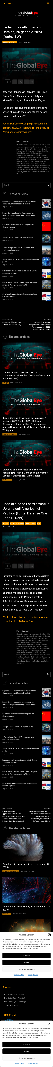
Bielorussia (7, 480)
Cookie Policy (19, 1064)
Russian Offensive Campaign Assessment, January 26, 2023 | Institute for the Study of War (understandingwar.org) (25, 128)
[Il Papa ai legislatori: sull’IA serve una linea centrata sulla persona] (46, 250)
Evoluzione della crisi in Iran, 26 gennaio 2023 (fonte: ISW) (13, 323)
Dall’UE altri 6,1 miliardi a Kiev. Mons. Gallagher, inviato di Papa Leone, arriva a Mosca (19, 283)
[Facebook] (14, 81)
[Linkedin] (4, 3)
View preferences (27, 1058)
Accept (26, 1044)
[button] (49, 1024)
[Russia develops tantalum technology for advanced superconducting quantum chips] (46, 215)
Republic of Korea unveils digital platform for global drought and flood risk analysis (19, 202)
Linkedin (10, 3)
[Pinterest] (26, 81)
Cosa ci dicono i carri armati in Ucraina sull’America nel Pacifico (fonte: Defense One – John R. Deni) (26, 375)
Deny (26, 1051)
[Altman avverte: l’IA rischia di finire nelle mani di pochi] (46, 261)
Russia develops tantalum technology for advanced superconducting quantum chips (18, 214)
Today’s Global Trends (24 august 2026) (17, 237)
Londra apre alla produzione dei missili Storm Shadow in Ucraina (19, 272)
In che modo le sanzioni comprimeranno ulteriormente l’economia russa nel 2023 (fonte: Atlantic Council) (40, 326)
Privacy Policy (33, 1064)
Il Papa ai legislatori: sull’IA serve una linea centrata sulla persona (18, 249)
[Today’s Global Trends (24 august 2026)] (46, 238)
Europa (5, 383)
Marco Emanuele (23, 142)
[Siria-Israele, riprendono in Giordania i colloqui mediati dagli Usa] (46, 296)
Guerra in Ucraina (10, 42)
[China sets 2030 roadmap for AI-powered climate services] (46, 226)
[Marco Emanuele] (8, 158)
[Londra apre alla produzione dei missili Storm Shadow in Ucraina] (46, 273)
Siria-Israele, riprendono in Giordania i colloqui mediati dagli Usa (19, 295)
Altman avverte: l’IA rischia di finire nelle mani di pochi (20, 260)
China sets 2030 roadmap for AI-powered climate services (18, 225)
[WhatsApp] (31, 81)
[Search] (48, 185)
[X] (20, 81)
